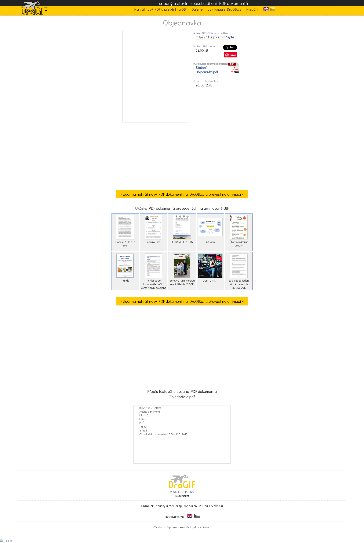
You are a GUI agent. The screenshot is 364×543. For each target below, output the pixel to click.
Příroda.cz (158, 527)
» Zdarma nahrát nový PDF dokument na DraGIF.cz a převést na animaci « (182, 194)
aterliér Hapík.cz (190, 527)
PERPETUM (187, 492)
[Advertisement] (182, 154)
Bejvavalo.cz (172, 527)
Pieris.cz (206, 527)
